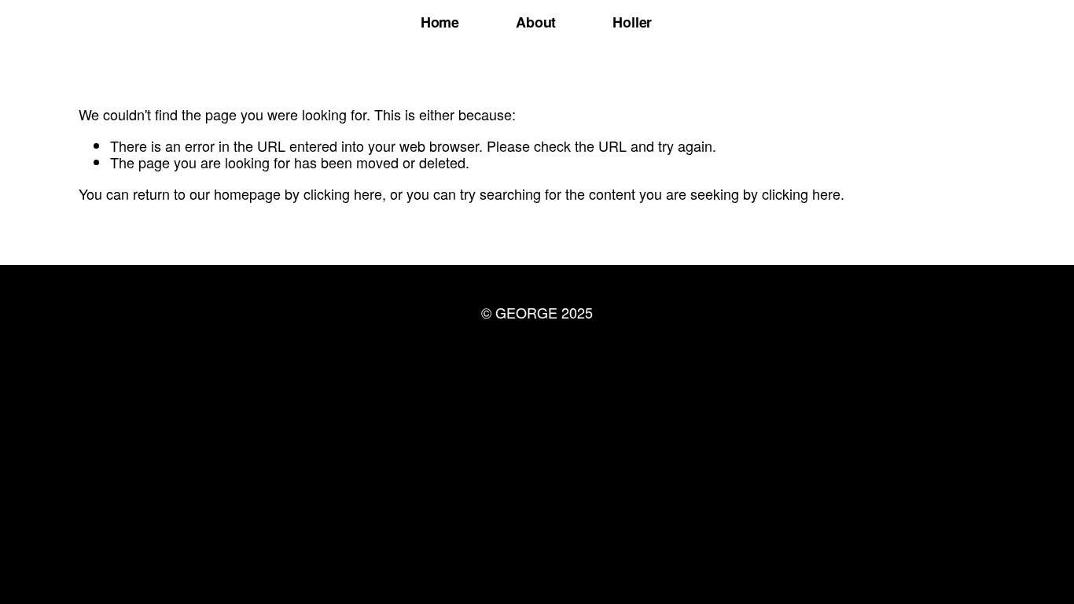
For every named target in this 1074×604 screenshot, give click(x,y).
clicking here (342, 193)
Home (440, 22)
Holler (632, 22)
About (536, 22)
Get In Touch (536, 356)
